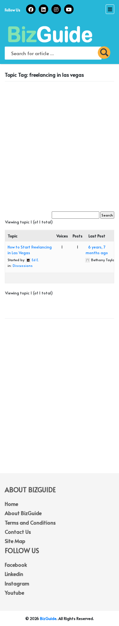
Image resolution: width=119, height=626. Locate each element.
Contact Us (18, 531)
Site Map (15, 540)
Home (11, 503)
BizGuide (48, 618)
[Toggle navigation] (110, 9)
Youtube (14, 592)
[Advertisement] (59, 145)
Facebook (16, 564)
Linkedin (14, 573)
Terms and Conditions (30, 522)
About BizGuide (23, 512)
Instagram (17, 583)
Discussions (23, 265)
